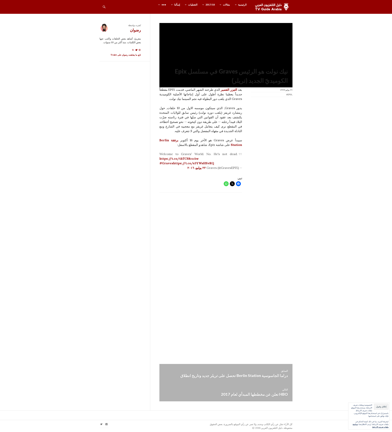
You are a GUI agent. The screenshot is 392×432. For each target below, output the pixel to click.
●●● (164, 4)
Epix (290, 94)
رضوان (135, 30)
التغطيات (192, 4)
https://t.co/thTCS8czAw (179, 158)
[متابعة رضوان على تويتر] (136, 51)
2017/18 (210, 4)
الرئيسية (242, 4)
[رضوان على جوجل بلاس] (133, 51)
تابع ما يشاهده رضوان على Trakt (126, 54)
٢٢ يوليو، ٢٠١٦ (196, 168)
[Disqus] (225, 235)
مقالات (226, 4)
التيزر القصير (229, 89)
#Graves (166, 163)
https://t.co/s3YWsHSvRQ (193, 163)
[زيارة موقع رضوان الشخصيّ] (139, 51)
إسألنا (177, 4)
